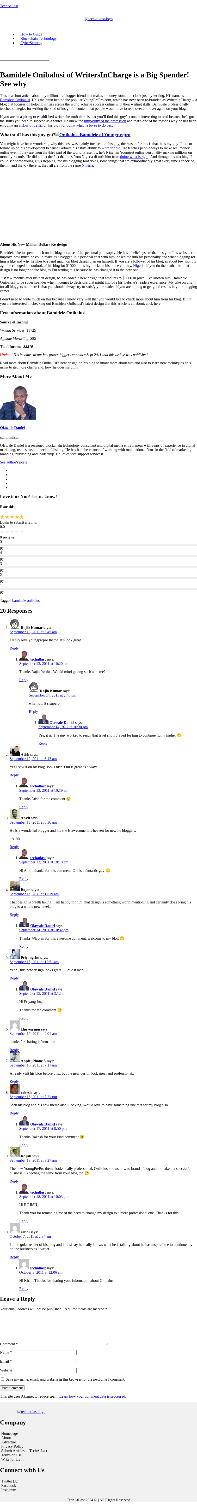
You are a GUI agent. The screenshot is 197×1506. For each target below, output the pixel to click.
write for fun (111, 148)
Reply (14, 648)
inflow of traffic (31, 125)
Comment (9, 1344)
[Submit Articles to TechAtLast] (34, 1451)
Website (6, 1370)
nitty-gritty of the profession (105, 121)
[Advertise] (34, 1442)
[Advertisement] (98, 205)
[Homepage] (34, 1433)
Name (6, 1352)
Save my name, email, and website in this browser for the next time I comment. (65, 1379)
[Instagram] (98, 1490)
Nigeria (87, 165)
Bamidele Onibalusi (15, 100)
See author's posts (13, 462)
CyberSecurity (31, 43)
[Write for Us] (34, 1459)
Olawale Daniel (12, 428)
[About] (34, 1438)
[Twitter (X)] (98, 1481)
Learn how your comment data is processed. (92, 1396)
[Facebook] (98, 1485)
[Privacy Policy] (34, 1446)
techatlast (38, 659)
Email (6, 1361)
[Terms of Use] (34, 1455)
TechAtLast (9, 6)
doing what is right (134, 157)
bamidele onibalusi (26, 600)
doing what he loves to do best (90, 125)
